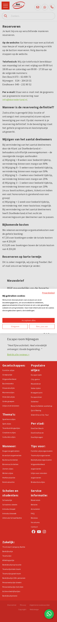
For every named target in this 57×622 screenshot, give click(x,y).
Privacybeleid (48, 292)
